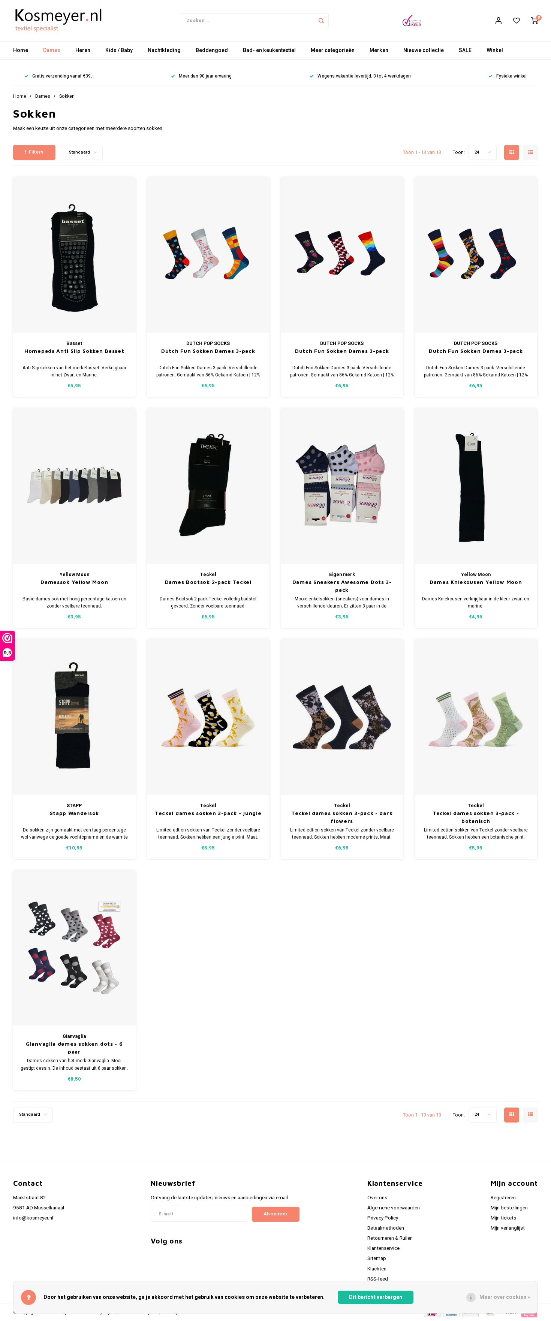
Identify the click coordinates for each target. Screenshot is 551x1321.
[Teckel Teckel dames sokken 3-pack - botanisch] (476, 717)
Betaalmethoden (385, 1228)
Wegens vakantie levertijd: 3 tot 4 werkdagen (364, 76)
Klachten (376, 1269)
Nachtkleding (164, 50)
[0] (534, 20)
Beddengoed (212, 50)
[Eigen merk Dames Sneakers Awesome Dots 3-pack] (342, 486)
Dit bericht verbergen (375, 1297)
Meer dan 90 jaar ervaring (205, 76)
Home (20, 50)
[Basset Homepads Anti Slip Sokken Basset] (74, 255)
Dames (51, 50)
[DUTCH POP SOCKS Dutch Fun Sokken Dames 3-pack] (208, 255)
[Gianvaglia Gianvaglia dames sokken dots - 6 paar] (74, 948)
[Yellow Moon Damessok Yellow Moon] (74, 486)
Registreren (503, 1198)
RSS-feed (377, 1279)
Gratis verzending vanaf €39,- (62, 76)
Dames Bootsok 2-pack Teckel (208, 582)
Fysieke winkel (511, 76)
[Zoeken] (321, 20)
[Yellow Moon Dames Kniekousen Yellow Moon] (476, 486)
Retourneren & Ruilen (390, 1238)
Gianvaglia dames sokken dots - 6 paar (74, 1047)
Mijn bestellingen (509, 1208)
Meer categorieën (333, 50)
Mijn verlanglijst (508, 1228)
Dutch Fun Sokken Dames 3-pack (208, 351)
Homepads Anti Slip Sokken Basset (74, 351)
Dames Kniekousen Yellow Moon (476, 582)
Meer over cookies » (504, 1297)
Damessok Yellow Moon (74, 582)
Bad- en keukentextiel (269, 50)
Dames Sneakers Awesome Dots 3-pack (342, 586)
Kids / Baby (119, 50)
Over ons (377, 1198)
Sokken (67, 96)
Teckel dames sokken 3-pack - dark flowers (341, 817)
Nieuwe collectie (423, 50)
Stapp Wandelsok (74, 813)
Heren (82, 50)
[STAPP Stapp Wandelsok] (74, 717)
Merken (379, 50)
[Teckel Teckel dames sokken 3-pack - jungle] (208, 717)
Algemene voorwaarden (393, 1208)
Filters (36, 152)
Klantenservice (383, 1248)
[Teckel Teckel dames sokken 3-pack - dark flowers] (342, 717)
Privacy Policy (382, 1218)
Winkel (495, 50)
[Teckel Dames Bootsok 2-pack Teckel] (208, 486)
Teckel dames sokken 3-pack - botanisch (476, 817)
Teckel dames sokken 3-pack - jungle (208, 813)
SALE (465, 50)
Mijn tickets (503, 1218)
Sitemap (376, 1258)
